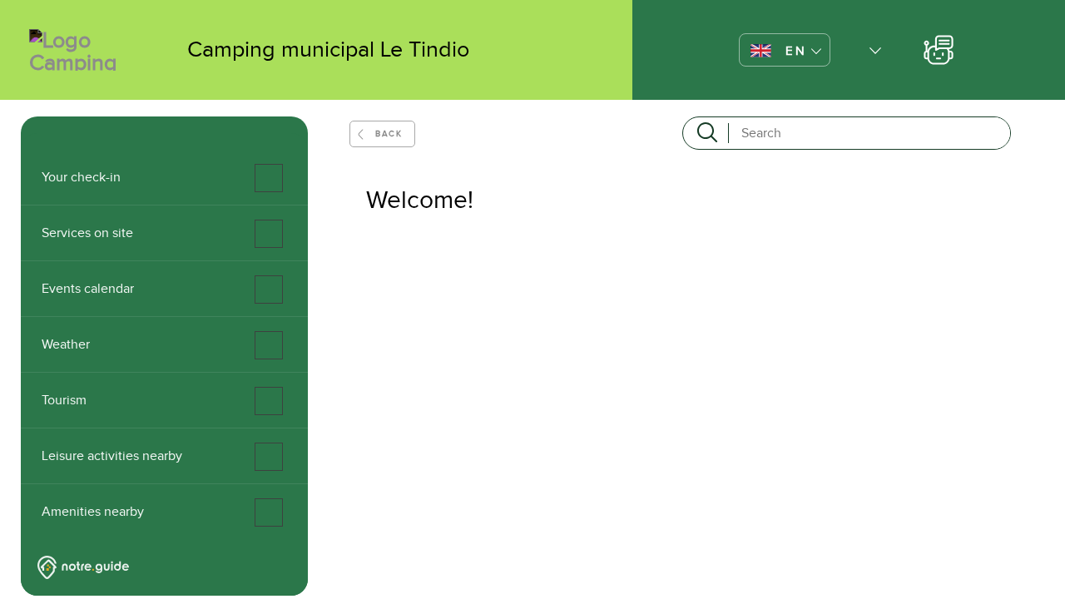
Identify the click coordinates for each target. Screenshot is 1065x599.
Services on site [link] (87, 233)
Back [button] (388, 133)
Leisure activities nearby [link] (112, 456)
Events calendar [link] (88, 288)
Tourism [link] (64, 400)
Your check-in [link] (81, 177)
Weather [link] (66, 344)
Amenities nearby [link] (93, 511)
